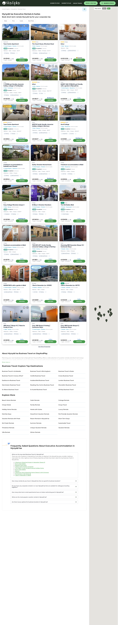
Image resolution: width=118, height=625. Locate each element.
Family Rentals (35, 405)
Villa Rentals (6, 432)
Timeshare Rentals (8, 427)
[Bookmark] (27, 26)
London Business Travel (66, 380)
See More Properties (44, 346)
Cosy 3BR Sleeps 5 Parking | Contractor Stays (41, 326)
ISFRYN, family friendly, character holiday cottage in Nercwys (42, 125)
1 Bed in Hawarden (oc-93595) (42, 285)
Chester (63, 207)
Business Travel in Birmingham (40, 371)
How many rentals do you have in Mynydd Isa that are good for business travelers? (36, 481)
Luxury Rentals (63, 409)
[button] (104, 315)
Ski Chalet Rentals (8, 423)
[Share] (84, 9)
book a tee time (91, 3)
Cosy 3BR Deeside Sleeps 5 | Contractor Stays (70, 326)
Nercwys (38, 46)
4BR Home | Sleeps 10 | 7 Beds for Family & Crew (14, 326)
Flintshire (14, 46)
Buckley (9, 329)
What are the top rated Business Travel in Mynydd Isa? (28, 454)
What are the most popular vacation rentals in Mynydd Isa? (29, 497)
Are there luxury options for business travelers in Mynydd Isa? (30, 502)
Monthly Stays (6, 414)
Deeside (63, 249)
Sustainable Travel (64, 423)
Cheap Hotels (6, 405)
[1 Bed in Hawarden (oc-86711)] (72, 273)
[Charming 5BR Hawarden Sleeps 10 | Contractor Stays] (72, 233)
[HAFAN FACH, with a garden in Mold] (15, 273)
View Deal (22, 60)
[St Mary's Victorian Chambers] (44, 193)
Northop (38, 249)
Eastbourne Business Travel (11, 380)
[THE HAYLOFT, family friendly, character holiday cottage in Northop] (44, 233)
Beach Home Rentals (9, 400)
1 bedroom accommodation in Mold (14, 245)
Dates (5, 20)
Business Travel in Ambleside (11, 371)
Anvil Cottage (65, 124)
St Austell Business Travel (38, 389)
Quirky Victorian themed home (42, 164)
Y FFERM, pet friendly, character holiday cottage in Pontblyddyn (13, 85)
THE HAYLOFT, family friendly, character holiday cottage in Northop (43, 246)
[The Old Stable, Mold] (72, 193)
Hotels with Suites (36, 409)
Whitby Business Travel (66, 389)
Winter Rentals (35, 432)
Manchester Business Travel (11, 385)
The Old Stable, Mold (67, 205)
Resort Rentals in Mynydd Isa (39, 418)
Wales (6, 329)
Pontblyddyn (10, 88)
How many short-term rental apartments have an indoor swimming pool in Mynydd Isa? (38, 492)
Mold (34, 46)
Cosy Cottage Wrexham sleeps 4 (13, 205)
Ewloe (67, 249)
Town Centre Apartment (11, 44)
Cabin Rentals (34, 400)
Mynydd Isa (72, 88)
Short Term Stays (64, 418)
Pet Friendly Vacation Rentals (68, 414)
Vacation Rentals (63, 427)
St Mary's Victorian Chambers (41, 205)
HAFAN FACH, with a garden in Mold (14, 285)
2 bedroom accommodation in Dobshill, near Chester (12, 165)
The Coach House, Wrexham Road (43, 44)
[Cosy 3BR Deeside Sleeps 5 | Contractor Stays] (72, 314)
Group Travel (77, 3)
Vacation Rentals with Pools (11, 418)
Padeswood (15, 168)
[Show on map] (24, 26)
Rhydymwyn (67, 126)
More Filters (31, 20)
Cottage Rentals (63, 400)
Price (13, 20)
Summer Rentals (35, 423)
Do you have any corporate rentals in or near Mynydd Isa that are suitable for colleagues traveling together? (40, 486)
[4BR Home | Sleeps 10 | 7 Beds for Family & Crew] (15, 314)
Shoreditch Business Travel (67, 385)
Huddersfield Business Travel (39, 380)
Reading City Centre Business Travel (42, 385)
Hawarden (40, 287)
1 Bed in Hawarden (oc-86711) (70, 285)
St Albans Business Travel (10, 389)
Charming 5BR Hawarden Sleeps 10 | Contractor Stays (72, 246)
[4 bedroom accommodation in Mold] (72, 153)
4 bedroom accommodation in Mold (72, 164)
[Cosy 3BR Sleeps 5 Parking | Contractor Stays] (44, 314)
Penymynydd (69, 207)
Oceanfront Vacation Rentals (39, 414)
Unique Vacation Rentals (38, 427)
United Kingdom (8, 46)
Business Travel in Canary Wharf (12, 376)
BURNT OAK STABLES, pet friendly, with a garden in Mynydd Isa (72, 85)
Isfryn (62, 44)
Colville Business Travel (37, 376)
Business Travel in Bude (66, 371)
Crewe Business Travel (65, 376)
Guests (21, 20)
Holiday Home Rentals (9, 409)
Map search (98, 8)
